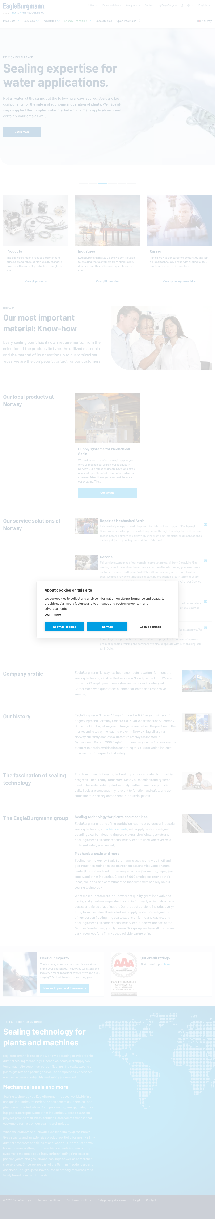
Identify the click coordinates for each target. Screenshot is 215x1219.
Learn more (53, 614)
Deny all (107, 626)
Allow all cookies (64, 626)
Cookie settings (150, 626)
